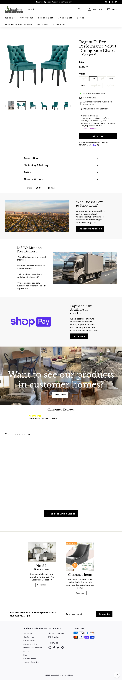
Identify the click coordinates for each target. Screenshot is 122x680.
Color (82, 73)
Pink (102, 78)
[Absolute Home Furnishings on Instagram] (49, 647)
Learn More (79, 336)
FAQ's (27, 172)
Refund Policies (30, 658)
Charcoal (109, 85)
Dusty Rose (95, 85)
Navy (111, 78)
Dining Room (45, 18)
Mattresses (27, 18)
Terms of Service (31, 662)
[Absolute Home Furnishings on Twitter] (58, 647)
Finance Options (33, 179)
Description (31, 158)
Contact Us (28, 637)
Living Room (65, 18)
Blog (25, 655)
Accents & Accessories (19, 24)
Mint (83, 85)
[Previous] (6, 106)
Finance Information (32, 647)
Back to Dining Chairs (62, 513)
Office (80, 18)
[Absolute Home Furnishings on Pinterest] (62, 647)
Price (82, 62)
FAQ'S (26, 651)
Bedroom (10, 18)
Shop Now (41, 585)
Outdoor (42, 24)
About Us (27, 633)
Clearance (59, 24)
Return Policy (29, 640)
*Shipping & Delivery (36, 165)
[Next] (69, 106)
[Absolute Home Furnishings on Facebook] (54, 647)
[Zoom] (38, 66)
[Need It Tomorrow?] (42, 552)
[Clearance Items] (80, 556)
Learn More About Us (90, 228)
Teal (93, 78)
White (84, 78)
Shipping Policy (30, 644)
